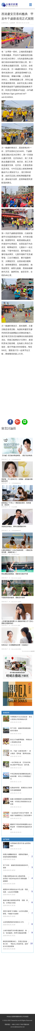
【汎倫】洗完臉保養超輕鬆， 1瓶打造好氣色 (16, 455)
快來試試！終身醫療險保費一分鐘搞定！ (15, 645)
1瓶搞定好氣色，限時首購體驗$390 (13, 526)
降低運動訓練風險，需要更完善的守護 (14, 574)
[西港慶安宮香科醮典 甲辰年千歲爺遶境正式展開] (10, 422)
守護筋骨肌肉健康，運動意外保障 (13, 597)
